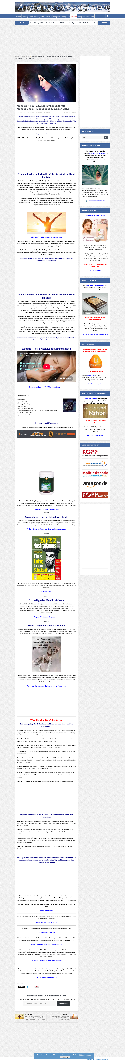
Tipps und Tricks (65, 16)
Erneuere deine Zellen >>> (46, 910)
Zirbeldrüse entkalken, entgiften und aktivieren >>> (46, 529)
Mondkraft (74, 16)
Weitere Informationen (85, 1054)
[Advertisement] (62, 40)
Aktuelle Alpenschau (27, 16)
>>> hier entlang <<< (95, 384)
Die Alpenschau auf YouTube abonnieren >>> (46, 387)
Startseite (18, 16)
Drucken (68, 112)
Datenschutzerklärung (102, 1059)
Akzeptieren (65, 1057)
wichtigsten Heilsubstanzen (95, 286)
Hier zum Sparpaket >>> (95, 435)
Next (65, 1014)
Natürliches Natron (90, 399)
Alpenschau (26, 112)
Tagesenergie (81, 16)
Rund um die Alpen (39, 16)
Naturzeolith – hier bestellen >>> (46, 509)
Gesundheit (49, 16)
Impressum (90, 1059)
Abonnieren (63, 1004)
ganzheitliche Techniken (97, 153)
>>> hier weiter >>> (46, 591)
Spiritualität (56, 16)
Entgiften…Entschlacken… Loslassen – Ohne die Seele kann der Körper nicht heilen (35, 1018)
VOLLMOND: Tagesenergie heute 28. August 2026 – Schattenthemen (52, 23)
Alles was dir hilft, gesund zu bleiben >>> (46, 237)
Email (74, 112)
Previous (30, 1014)
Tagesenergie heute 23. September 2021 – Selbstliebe (60, 1018)
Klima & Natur (90, 16)
